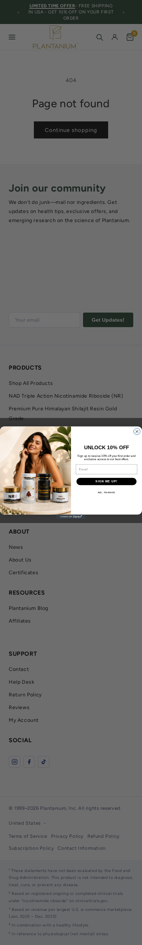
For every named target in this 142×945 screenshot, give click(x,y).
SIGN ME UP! (106, 481)
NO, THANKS (106, 492)
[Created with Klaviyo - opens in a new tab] (71, 516)
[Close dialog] (137, 431)
